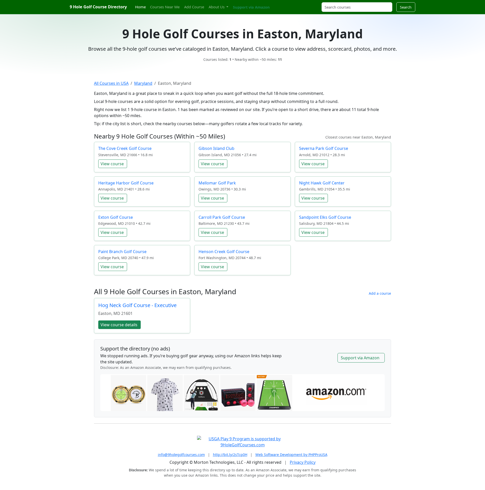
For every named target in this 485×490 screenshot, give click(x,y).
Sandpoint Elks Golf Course (325, 217)
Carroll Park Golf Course (222, 217)
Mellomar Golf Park (217, 183)
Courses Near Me (165, 6)
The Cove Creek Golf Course (125, 148)
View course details (119, 325)
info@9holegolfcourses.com (181, 454)
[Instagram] (279, 4)
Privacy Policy (303, 462)
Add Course (194, 6)
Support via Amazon (251, 7)
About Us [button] (217, 6)
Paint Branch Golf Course (122, 251)
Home (140, 6)
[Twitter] (275, 4)
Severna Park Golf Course (323, 148)
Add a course (380, 293)
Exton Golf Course (115, 217)
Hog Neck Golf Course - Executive (137, 305)
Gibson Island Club (216, 148)
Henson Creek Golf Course (224, 251)
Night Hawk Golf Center (322, 183)
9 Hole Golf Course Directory (98, 7)
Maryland (143, 83)
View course (112, 164)
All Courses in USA (111, 83)
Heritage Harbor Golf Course (126, 183)
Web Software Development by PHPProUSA (291, 454)
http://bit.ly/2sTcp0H (230, 454)
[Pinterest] (284, 4)
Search (405, 7)
